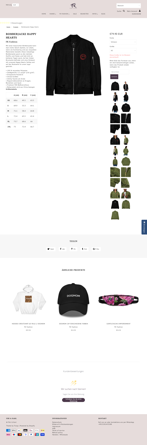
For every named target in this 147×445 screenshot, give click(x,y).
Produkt (15, 27)
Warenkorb (136, 14)
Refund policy (57, 432)
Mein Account (132, 11)
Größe (112, 46)
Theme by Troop (12, 426)
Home (8, 27)
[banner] (73, 6)
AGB (53, 428)
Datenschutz (57, 422)
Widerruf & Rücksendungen (62, 424)
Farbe (112, 38)
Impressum (56, 426)
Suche (119, 11)
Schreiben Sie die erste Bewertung (73, 400)
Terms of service (58, 430)
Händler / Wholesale (60, 435)
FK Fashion (11, 41)
